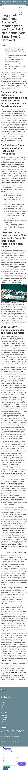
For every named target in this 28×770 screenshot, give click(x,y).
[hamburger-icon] (23, 5)
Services (21, 10)
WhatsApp (7, 767)
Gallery (20, 12)
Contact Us (19, 15)
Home (20, 7)
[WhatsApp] (3, 767)
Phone (6, 769)
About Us (21, 9)
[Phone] (3, 769)
